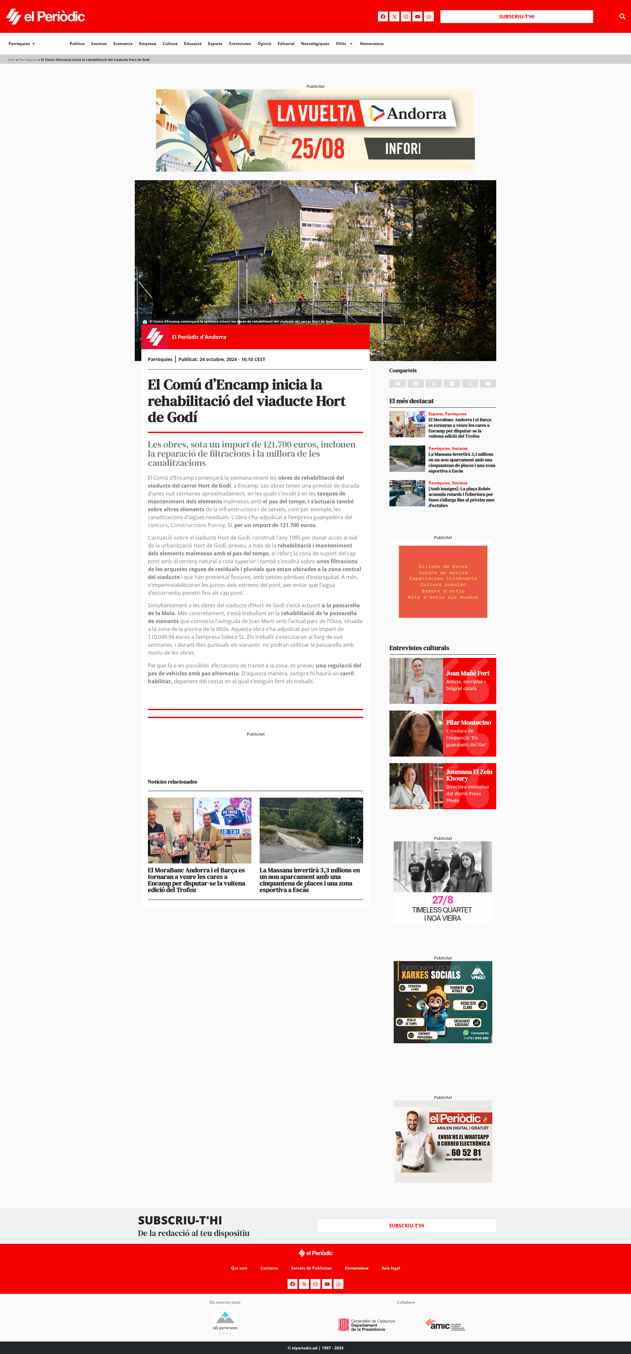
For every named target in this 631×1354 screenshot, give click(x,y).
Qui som (239, 1268)
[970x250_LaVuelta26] (315, 169)
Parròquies (28, 59)
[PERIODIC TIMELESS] (443, 921)
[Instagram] (406, 16)
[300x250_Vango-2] (443, 1041)
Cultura (170, 43)
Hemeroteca (372, 43)
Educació (192, 43)
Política (77, 43)
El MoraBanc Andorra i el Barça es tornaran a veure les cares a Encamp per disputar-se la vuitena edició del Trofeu (196, 879)
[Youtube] (417, 16)
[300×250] (443, 620)
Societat (99, 43)
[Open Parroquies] (33, 44)
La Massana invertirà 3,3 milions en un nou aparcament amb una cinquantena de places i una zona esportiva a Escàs (310, 879)
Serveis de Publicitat (311, 1268)
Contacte (269, 1268)
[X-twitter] (394, 16)
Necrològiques (315, 43)
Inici (11, 59)
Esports (215, 43)
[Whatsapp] (429, 16)
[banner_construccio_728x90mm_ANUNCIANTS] (255, 762)
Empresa (147, 43)
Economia (122, 43)
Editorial (286, 43)
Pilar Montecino (468, 722)
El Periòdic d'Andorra (199, 337)
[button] (622, 16)
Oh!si (341, 43)
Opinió (264, 43)
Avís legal (391, 1268)
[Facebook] (383, 16)
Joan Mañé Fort (468, 673)
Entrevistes (240, 43)
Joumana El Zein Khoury (469, 775)
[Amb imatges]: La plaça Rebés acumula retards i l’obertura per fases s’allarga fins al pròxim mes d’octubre (461, 496)
